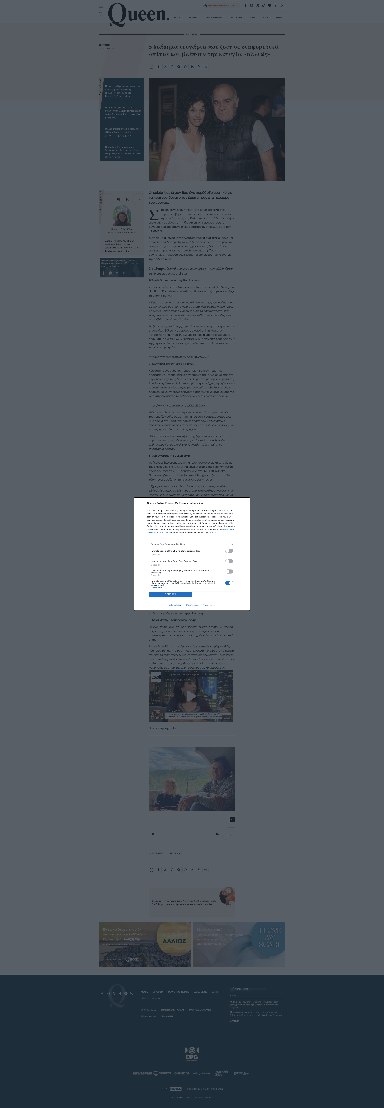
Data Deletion (175, 605)
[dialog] (192, 554)
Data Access (192, 605)
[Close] (244, 503)
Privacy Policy (209, 605)
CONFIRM (170, 594)
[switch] (229, 551)
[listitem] (192, 544)
